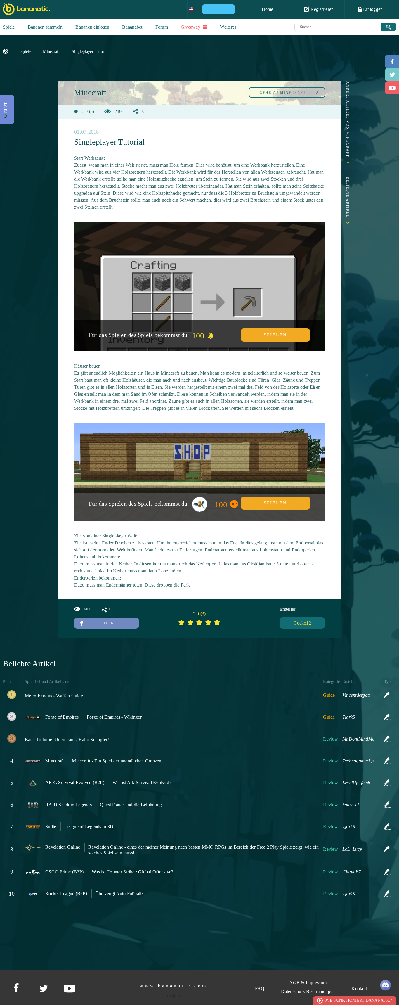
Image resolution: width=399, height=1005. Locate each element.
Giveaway (191, 27)
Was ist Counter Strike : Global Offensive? (133, 871)
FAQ (260, 988)
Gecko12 (302, 622)
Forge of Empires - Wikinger (114, 717)
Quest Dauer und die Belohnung (131, 804)
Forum (161, 27)
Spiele (9, 27)
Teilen (106, 623)
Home (267, 9)
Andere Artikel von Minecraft (348, 119)
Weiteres (228, 27)
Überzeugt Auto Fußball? (119, 893)
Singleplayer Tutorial (90, 51)
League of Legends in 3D (88, 826)
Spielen (275, 335)
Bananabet (132, 27)
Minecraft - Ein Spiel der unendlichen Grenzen (116, 760)
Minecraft (51, 51)
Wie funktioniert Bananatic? (358, 1000)
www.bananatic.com (173, 985)
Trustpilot (173, 995)
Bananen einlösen (92, 27)
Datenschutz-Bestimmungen (308, 991)
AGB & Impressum (308, 982)
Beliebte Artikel (348, 197)
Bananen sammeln (45, 27)
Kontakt (359, 988)
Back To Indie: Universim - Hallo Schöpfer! (67, 739)
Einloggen (372, 9)
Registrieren (321, 9)
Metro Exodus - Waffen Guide (54, 695)
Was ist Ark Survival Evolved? (141, 782)
